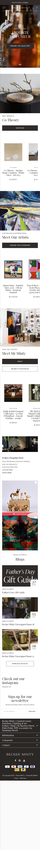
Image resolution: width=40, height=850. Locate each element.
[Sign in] (29, 7)
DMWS (35, 775)
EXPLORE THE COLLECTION (20, 46)
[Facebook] (15, 760)
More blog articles (20, 664)
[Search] (33, 7)
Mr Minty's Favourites (20, 369)
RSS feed (23, 778)
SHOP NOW (20, 128)
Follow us (6, 687)
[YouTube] (24, 760)
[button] (4, 8)
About (20, 361)
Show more (7, 473)
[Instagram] (20, 760)
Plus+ (17, 778)
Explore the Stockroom (20, 245)
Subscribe (32, 711)
